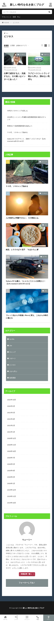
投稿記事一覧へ (26, 574)
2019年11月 (11, 496)
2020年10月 (11, 451)
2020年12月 (11, 438)
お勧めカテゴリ (21, 45)
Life (45, 225)
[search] (49, 12)
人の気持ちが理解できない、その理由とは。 (23, 218)
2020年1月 (11, 483)
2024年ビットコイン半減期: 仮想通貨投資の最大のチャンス (26, 118)
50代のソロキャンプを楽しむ (17, 111)
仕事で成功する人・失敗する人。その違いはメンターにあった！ (15, 76)
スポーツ (46, 54)
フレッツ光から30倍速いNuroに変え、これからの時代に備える (27, 316)
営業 (14, 17)
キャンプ (44, 161)
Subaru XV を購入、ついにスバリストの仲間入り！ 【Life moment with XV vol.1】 (26, 282)
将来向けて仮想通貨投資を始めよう (19, 126)
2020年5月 (11, 464)
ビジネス (16, 23)
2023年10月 (11, 400)
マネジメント (6, 17)
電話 (37, 619)
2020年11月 (11, 445)
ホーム (5, 619)
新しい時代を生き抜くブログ (27, 4)
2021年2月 (11, 425)
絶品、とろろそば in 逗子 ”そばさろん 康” (22, 249)
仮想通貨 (12, 378)
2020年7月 (11, 458)
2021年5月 (11, 413)
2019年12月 (11, 490)
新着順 (6, 45)
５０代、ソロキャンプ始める (17, 132)
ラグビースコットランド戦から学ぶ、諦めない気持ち (39, 76)
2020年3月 (11, 477)
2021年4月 (11, 419)
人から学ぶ (13, 371)
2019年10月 (11, 503)
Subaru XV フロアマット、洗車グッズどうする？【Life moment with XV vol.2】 (26, 140)
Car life (44, 256)
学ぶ (18, 17)
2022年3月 (11, 406)
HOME (6, 22)
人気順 (12, 45)
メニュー (27, 619)
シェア (16, 619)
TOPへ (48, 619)
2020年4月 (11, 471)
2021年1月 (11, 432)
